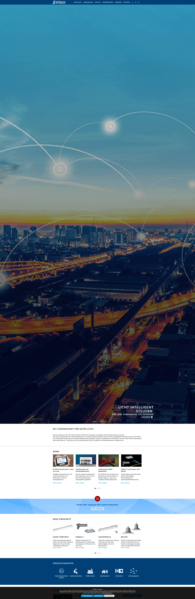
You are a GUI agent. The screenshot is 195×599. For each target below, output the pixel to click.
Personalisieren (109, 595)
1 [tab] (95, 488)
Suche (135, 2)
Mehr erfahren (57, 483)
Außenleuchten (104, 576)
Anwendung (88, 2)
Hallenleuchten (90, 576)
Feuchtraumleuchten (76, 576)
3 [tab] (100, 488)
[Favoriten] (132, 2)
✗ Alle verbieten (98, 595)
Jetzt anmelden (97, 509)
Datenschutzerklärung (107, 593)
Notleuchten (119, 576)
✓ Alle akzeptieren (87, 595)
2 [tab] (97, 488)
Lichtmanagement (133, 576)
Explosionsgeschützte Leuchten (61, 577)
